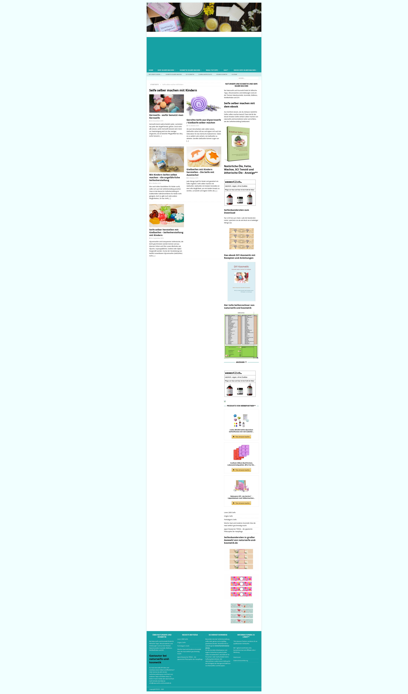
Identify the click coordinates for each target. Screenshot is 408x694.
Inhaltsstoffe (212, 70)
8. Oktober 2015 (193, 178)
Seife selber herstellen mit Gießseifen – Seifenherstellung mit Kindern (166, 232)
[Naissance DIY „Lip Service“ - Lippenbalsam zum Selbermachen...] (241, 485)
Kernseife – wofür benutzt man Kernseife (166, 116)
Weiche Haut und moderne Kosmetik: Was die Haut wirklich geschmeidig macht (189, 651)
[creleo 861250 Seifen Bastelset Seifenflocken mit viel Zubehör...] (241, 419)
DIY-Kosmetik (190, 74)
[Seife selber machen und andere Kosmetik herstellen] (204, 30)
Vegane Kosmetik (221, 74)
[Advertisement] (204, 52)
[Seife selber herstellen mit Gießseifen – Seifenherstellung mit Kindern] (166, 215)
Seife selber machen (166, 70)
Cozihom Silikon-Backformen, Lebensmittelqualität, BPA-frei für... (241, 464)
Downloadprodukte (205, 74)
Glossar (234, 74)
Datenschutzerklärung (240, 660)
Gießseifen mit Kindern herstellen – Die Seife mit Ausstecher (200, 172)
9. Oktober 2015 (156, 183)
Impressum (237, 657)
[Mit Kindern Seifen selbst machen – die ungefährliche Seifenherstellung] (166, 159)
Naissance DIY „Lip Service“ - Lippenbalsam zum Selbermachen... (241, 497)
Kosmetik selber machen (190, 70)
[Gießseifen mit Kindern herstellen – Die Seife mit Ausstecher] (204, 156)
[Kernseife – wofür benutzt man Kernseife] (166, 103)
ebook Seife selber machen (245, 70)
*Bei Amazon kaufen (242, 437)
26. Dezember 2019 (157, 121)
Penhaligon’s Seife (230, 520)
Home (151, 70)
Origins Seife (228, 516)
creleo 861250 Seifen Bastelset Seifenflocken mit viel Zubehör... (241, 431)
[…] (160, 136)
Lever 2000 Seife (230, 512)
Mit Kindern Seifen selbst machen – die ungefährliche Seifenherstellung (164, 177)
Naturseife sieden (154, 74)
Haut (226, 70)
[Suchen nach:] (248, 78)
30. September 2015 (157, 238)
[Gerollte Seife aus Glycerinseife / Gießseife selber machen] (204, 105)
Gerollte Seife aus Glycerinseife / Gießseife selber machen (204, 121)
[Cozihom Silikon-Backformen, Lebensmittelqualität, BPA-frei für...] (241, 452)
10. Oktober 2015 (193, 126)
